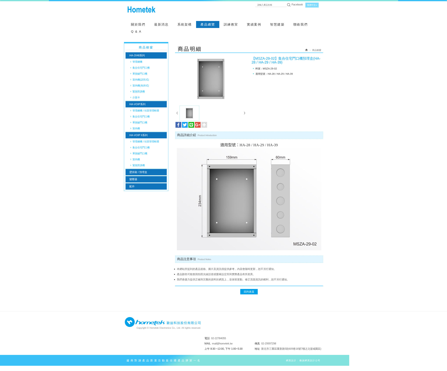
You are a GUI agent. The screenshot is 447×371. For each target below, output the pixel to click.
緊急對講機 (139, 91)
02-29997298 (268, 343)
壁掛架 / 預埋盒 (138, 172)
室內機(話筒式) (141, 79)
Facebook (297, 4)
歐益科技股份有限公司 (141, 9)
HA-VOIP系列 (137, 104)
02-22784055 (218, 338)
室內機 (136, 128)
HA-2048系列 (137, 55)
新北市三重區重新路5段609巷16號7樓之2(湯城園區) (291, 348)
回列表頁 (249, 291)
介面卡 (136, 97)
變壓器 (133, 179)
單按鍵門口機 (140, 73)
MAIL (207, 343)
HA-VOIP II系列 (138, 135)
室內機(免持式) (141, 85)
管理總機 (137, 61)
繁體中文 (311, 5)
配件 (132, 186)
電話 (207, 338)
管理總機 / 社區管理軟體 (146, 110)
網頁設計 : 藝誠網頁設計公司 (303, 360)
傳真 (257, 343)
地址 (257, 348)
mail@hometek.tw (222, 343)
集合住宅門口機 (141, 67)
